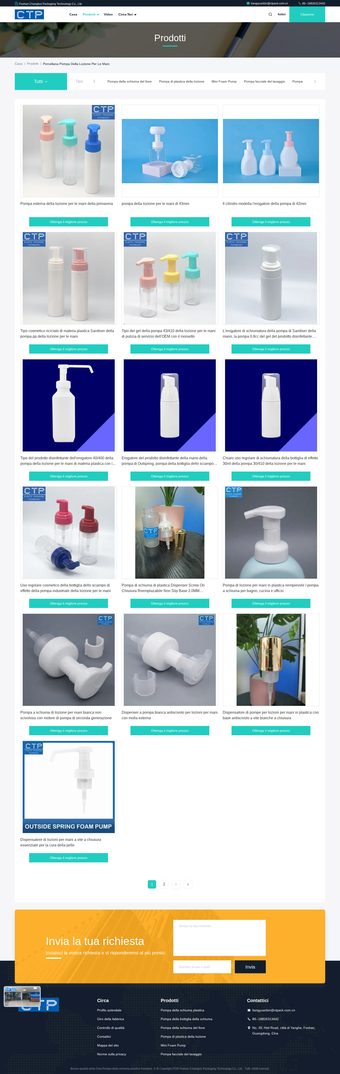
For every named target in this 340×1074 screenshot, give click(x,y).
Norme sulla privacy (111, 1054)
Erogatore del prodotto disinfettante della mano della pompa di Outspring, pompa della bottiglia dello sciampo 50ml (168, 463)
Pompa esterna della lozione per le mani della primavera (66, 204)
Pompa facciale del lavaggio (212, 81)
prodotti (32, 63)
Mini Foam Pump (172, 81)
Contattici (104, 1036)
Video (108, 14)
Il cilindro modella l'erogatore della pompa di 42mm (264, 204)
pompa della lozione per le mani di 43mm (155, 204)
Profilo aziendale (109, 1010)
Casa (73, 14)
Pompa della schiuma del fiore (183, 1028)
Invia (250, 966)
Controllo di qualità (110, 1028)
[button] (94, 81)
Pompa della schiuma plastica (182, 1010)
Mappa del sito (108, 1045)
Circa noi (126, 14)
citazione (307, 14)
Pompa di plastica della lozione (130, 81)
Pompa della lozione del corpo (263, 81)
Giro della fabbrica (110, 1019)
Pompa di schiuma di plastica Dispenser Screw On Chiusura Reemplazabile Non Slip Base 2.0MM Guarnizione (163, 590)
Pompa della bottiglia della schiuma (186, 1019)
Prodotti (89, 14)
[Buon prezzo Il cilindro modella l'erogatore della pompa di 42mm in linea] (271, 151)
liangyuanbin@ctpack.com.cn (270, 3)
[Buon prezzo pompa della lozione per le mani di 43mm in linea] (170, 151)
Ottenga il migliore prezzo (68, 222)
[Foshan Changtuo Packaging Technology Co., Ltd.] (29, 14)
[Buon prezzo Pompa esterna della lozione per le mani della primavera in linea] (69, 151)
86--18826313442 (313, 3)
